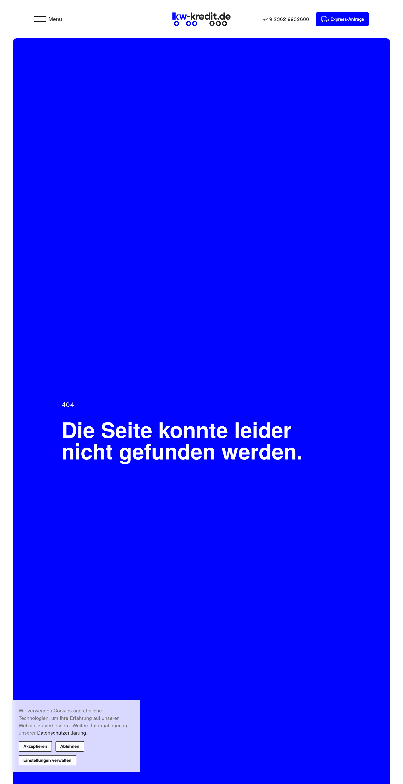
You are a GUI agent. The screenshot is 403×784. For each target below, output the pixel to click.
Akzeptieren (35, 746)
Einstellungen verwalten (47, 760)
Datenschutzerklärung (61, 732)
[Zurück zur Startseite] (201, 19)
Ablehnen (69, 746)
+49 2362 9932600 (286, 18)
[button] (48, 19)
